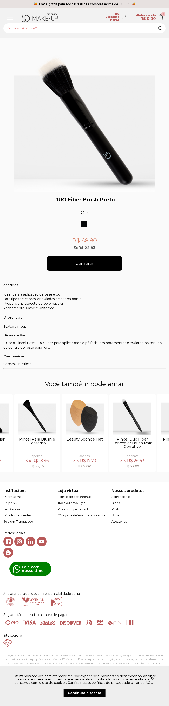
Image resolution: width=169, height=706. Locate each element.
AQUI (150, 683)
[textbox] (84, 28)
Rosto (115, 509)
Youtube (42, 541)
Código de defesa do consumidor (81, 515)
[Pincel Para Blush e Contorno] (37, 415)
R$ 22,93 (87, 248)
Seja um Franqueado (18, 521)
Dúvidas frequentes (17, 515)
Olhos (115, 503)
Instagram (19, 541)
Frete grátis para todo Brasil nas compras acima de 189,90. (84, 4)
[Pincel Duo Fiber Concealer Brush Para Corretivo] (132, 415)
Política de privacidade (74, 509)
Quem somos (13, 497)
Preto (84, 224)
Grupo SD (10, 503)
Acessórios (119, 521)
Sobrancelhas (120, 497)
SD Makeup (39, 17)
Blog (8, 553)
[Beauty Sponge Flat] (84, 415)
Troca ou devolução (72, 503)
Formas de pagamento (74, 497)
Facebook (8, 541)
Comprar (84, 263)
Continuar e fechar (84, 693)
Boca (115, 515)
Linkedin (30, 541)
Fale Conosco (13, 509)
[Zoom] (84, 121)
